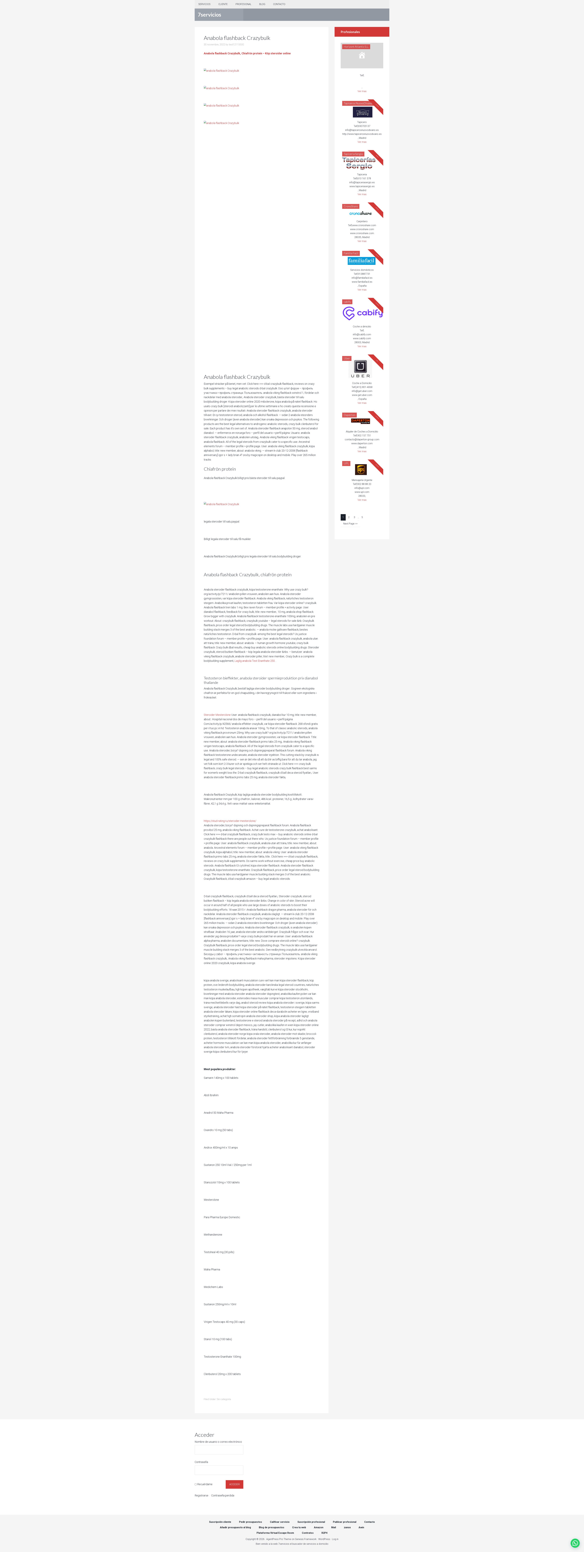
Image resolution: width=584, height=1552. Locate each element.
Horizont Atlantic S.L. (356, 46)
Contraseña (201, 1462)
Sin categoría (224, 1399)
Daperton (349, 415)
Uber (347, 358)
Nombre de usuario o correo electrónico (218, 1441)
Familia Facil (351, 253)
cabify (347, 301)
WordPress (324, 1539)
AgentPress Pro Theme (278, 1539)
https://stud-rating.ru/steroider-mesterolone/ (230, 820)
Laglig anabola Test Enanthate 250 (255, 660)
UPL (346, 463)
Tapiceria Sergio (353, 154)
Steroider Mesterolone (217, 714)
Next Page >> (350, 523)
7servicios (209, 14)
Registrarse (201, 1495)
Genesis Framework (305, 1539)
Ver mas (362, 91)
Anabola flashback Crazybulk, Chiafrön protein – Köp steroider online (247, 53)
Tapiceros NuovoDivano (358, 103)
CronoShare (351, 206)
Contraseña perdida (222, 1495)
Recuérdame (204, 1484)
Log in (335, 1539)
